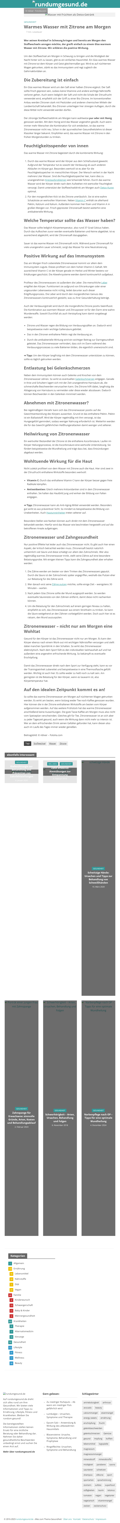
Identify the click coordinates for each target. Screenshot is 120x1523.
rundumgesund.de (17, 1399)
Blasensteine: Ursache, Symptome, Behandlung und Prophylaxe (61, 1437)
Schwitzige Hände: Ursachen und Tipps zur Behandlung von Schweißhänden (98, 877)
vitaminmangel (105, 1500)
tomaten (88, 1495)
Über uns (67, 1519)
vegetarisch (89, 1500)
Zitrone (63, 743)
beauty (98, 1407)
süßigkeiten (89, 1490)
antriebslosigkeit (91, 1402)
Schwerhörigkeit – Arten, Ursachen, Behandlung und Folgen (60, 1118)
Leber (104, 282)
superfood (110, 1485)
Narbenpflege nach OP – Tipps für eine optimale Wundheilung (98, 1118)
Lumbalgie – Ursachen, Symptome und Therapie (59, 1415)
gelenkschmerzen (92, 1433)
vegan (98, 1495)
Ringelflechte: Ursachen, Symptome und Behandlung (61, 1448)
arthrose (107, 1402)
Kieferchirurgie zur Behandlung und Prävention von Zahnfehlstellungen (21, 771)
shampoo (88, 1474)
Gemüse (107, 1433)
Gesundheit (30, 22)
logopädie (103, 1443)
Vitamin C (80, 200)
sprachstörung (104, 1479)
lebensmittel (89, 1443)
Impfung (98, 1438)
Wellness (52, 764)
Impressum (101, 1519)
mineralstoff (89, 1459)
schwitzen (101, 1469)
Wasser (52, 743)
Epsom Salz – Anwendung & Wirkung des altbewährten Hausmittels (61, 1426)
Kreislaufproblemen (55, 179)
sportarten (89, 1479)
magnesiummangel (92, 1454)
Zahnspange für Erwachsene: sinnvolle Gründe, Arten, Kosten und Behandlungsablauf (21, 1117)
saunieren (88, 1469)
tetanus (111, 1490)
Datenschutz (88, 1519)
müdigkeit (88, 1464)
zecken (87, 1505)
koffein (109, 1438)
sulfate (98, 1485)
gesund (87, 1438)
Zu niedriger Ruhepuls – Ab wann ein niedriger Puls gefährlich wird (61, 1405)
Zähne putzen (59, 584)
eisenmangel (107, 1412)
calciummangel (91, 1412)
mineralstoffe (105, 1459)
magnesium (89, 1449)
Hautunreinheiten (55, 512)
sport (109, 1474)
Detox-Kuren (107, 187)
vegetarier (109, 1495)
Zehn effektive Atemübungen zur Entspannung (60, 771)
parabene (101, 1464)
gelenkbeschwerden (93, 1428)
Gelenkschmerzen (85, 378)
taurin (101, 1490)
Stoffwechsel (39, 743)
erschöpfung (89, 1423)
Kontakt (77, 1519)
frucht (102, 1423)
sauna (112, 1464)
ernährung (105, 1417)
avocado (88, 1407)
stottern (87, 1485)
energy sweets (90, 1417)
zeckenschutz (100, 1505)
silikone (99, 1474)
